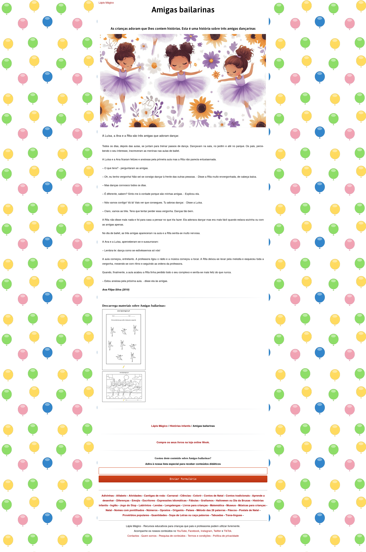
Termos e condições (199, 535)
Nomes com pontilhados (129, 510)
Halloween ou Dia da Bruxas (233, 500)
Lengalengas (172, 505)
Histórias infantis (180, 426)
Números (152, 510)
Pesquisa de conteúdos (172, 535)
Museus (231, 505)
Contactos (133, 535)
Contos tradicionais (238, 495)
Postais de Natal (249, 510)
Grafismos (207, 500)
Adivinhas (108, 495)
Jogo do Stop (128, 505)
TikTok (227, 531)
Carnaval (172, 495)
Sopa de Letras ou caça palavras (189, 515)
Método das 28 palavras (210, 510)
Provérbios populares (136, 515)
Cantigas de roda (154, 495)
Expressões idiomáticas (172, 500)
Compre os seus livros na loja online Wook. (183, 442)
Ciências (185, 495)
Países (190, 510)
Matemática (217, 505)
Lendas (157, 505)
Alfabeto (121, 495)
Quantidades (159, 515)
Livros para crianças (195, 505)
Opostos (165, 510)
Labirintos (145, 505)
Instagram (206, 531)
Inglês (114, 505)
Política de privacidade (226, 535)
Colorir (197, 495)
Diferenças (122, 500)
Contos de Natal (213, 495)
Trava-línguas (233, 515)
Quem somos (149, 535)
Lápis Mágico (106, 2)
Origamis (178, 510)
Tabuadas (217, 515)
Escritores (148, 500)
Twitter (217, 531)
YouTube (182, 531)
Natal (109, 510)
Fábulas (194, 500)
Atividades (135, 495)
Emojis (136, 500)
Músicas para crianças (252, 505)
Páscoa (232, 510)
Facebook (193, 531)
